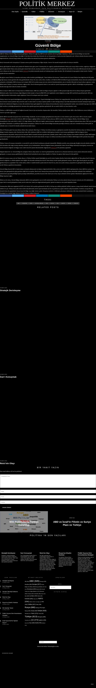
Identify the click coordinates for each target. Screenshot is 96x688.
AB (27, 581)
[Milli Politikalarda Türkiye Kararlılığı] (24, 522)
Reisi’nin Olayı (7, 463)
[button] (69, 587)
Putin (38, 604)
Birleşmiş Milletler (40, 586)
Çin (34, 620)
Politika (48, 42)
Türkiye (76, 203)
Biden (32, 586)
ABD (19, 203)
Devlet (38, 589)
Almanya (43, 581)
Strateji (34, 610)
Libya (35, 598)
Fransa (31, 593)
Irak (27, 596)
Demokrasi (31, 589)
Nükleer (32, 601)
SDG (58, 203)
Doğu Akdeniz (35, 591)
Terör (69, 203)
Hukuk (43, 593)
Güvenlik (37, 593)
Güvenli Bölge (39, 203)
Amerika (28, 584)
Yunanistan (28, 620)
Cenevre (24, 203)
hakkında (25, 71)
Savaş (39, 607)
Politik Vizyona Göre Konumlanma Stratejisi (85, 554)
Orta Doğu (38, 601)
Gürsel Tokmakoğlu (54, 49)
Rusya (52, 203)
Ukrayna (42, 617)
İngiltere (42, 620)
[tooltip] (87, 5)
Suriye (63, 203)
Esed (31, 203)
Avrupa (36, 584)
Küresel (29, 598)
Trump (40, 613)
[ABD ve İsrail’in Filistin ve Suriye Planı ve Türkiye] (72, 522)
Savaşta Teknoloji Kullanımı (10, 591)
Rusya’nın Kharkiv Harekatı (65, 554)
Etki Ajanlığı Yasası (7, 608)
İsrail (38, 623)
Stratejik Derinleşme (10, 290)
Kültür (39, 596)
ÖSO (47, 203)
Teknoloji (28, 613)
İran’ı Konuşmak (8, 377)
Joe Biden (33, 596)
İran (32, 623)
